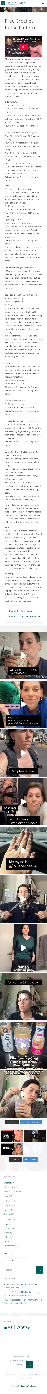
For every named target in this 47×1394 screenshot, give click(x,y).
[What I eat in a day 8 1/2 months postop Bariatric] (23, 801)
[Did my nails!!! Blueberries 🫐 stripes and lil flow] (23, 850)
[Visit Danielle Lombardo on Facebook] (14, 1328)
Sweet (8, 1205)
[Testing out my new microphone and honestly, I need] (23, 996)
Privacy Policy (21, 1357)
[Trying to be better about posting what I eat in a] (23, 1094)
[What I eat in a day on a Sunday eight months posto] (23, 1045)
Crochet (7, 1183)
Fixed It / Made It (11, 1191)
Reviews (7, 1214)
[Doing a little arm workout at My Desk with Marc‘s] (23, 899)
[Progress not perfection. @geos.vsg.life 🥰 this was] (23, 655)
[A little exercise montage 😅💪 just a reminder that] (23, 753)
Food (6, 1196)
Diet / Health (9, 1187)
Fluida (22, 1386)
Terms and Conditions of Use (21, 1360)
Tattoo (7, 1241)
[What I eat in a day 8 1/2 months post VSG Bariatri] (23, 704)
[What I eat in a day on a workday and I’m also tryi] (23, 948)
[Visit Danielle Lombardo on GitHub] (18, 1328)
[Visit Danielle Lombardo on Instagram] (10, 1328)
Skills (6, 1237)
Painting (7, 1210)
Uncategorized (10, 1245)
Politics (9, 1228)
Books (8, 1219)
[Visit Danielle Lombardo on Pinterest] (28, 1328)
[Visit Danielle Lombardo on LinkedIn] (5, 1328)
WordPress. (31, 1386)
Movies (9, 1224)
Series (6, 1232)
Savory (8, 1201)
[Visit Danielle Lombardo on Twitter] (23, 1328)
